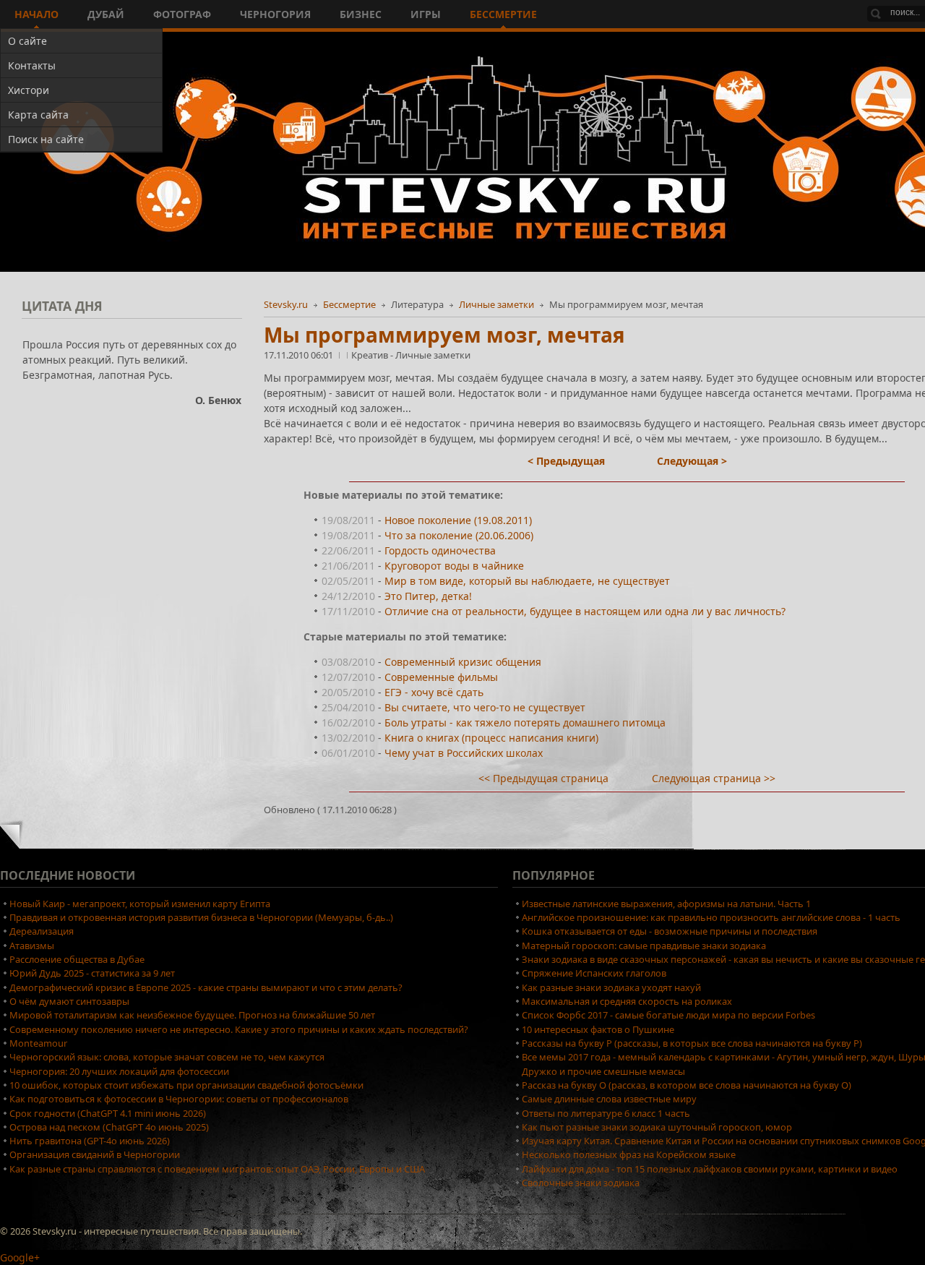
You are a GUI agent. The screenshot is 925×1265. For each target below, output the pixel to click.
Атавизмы (31, 945)
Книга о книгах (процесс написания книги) (491, 738)
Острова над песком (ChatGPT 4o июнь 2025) (109, 1126)
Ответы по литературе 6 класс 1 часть (606, 1113)
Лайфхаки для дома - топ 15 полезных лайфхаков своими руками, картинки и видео (710, 1168)
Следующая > (692, 461)
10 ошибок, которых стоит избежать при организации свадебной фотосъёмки (186, 1085)
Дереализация (41, 931)
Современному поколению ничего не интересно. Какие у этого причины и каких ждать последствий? (238, 1029)
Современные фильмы (441, 677)
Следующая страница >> (713, 778)
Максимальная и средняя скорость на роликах (627, 1001)
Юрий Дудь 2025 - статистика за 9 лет (92, 972)
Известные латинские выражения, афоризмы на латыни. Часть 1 (666, 903)
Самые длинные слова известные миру (609, 1098)
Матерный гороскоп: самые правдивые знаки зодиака (644, 945)
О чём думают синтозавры (69, 1001)
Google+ (20, 1257)
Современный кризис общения (462, 662)
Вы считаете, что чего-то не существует (484, 707)
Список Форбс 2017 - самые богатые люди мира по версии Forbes (668, 1014)
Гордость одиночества (440, 550)
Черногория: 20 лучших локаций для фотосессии (119, 1071)
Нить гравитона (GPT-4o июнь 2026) (89, 1140)
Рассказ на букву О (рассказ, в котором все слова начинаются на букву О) (686, 1085)
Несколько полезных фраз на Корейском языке (629, 1154)
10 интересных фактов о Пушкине (598, 1029)
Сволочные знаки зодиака (581, 1182)
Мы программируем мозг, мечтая (444, 334)
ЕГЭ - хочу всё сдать (433, 692)
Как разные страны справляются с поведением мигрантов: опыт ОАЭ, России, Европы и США (217, 1168)
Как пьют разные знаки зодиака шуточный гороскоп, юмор (657, 1126)
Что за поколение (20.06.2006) (458, 535)
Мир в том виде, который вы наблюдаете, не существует (527, 581)
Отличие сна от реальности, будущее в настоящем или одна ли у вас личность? (585, 611)
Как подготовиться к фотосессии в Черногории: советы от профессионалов (178, 1098)
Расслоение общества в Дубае (77, 959)
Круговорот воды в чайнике (454, 566)
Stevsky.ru (286, 304)
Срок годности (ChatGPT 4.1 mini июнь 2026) (107, 1113)
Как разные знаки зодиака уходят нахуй (611, 987)
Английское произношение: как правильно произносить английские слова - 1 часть (711, 917)
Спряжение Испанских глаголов (594, 972)
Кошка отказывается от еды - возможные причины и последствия (669, 931)
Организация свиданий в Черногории (94, 1154)
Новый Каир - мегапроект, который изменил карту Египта (139, 903)
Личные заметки (496, 304)
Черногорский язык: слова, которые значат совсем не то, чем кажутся (166, 1056)
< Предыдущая (566, 461)
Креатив (370, 354)
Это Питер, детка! (428, 596)
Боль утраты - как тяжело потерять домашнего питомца (525, 722)
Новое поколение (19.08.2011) (458, 520)
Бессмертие (349, 304)
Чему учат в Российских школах (463, 753)
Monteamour (38, 1043)
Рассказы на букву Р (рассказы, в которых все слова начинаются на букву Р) (692, 1043)
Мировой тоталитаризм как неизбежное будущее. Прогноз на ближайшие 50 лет (192, 1014)
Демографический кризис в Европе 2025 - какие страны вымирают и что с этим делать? (206, 987)
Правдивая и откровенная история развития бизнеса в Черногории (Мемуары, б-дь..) (201, 917)
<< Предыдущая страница (543, 778)
